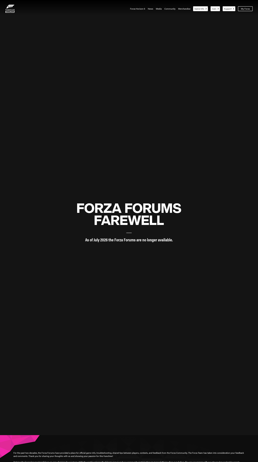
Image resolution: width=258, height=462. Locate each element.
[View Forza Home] (10, 9)
